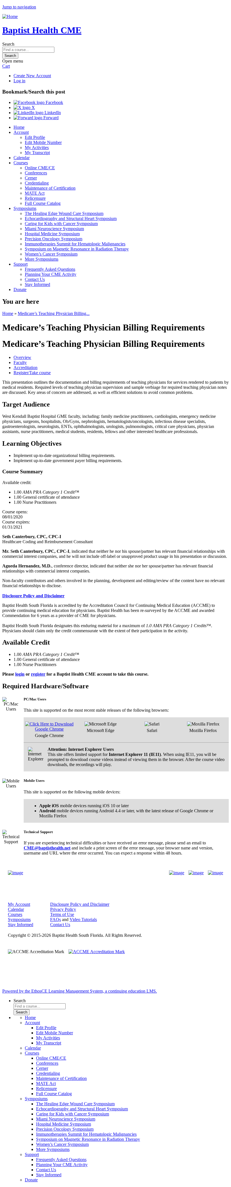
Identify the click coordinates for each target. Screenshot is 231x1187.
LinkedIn (52, 112)
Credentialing (37, 183)
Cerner (31, 178)
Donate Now (98, 873)
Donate (20, 289)
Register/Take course (32, 372)
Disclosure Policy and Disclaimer (79, 904)
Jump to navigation (19, 7)
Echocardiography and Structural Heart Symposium (71, 218)
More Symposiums (41, 259)
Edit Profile (35, 137)
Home (19, 127)
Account (21, 132)
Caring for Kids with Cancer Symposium (61, 223)
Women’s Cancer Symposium (51, 254)
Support (21, 264)
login (20, 674)
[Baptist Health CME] (15, 872)
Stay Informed (37, 284)
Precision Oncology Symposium (53, 238)
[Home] (10, 16)
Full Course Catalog (43, 203)
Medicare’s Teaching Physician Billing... (54, 313)
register (38, 674)
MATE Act (35, 193)
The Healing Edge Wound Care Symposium (64, 213)
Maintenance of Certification (50, 188)
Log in (19, 80)
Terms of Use (62, 914)
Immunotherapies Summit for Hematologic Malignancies (75, 243)
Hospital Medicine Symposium (52, 233)
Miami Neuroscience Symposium (54, 228)
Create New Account (32, 75)
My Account (19, 904)
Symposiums (25, 208)
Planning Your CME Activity (50, 274)
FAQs (55, 919)
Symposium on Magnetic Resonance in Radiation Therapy (77, 249)
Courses (21, 162)
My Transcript (37, 152)
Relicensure (35, 198)
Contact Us (35, 279)
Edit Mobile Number (43, 142)
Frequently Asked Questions (50, 269)
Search (8, 44)
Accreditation (25, 367)
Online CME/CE (40, 167)
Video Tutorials (83, 919)
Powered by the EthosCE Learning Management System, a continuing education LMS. (79, 991)
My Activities (37, 147)
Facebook (54, 102)
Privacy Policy (63, 909)
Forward (50, 117)
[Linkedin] (215, 872)
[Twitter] (196, 872)
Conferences (36, 172)
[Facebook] (176, 872)
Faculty (20, 362)
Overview (22, 357)
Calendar (22, 157)
